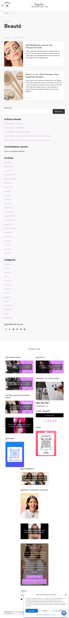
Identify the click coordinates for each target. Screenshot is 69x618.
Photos (6, 314)
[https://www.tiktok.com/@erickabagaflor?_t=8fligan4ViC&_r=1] (9, 329)
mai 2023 (7, 245)
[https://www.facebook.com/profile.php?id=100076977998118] (21, 329)
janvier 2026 (8, 167)
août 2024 (7, 183)
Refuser (44, 611)
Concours (7, 289)
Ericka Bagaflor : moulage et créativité (17, 132)
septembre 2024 (10, 179)
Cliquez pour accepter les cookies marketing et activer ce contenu (19, 367)
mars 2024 (8, 204)
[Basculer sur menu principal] (2, 5)
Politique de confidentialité (43, 614)
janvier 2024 (8, 212)
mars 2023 (8, 253)
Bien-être (7, 272)
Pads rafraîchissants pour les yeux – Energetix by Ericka (40, 46)
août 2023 (7, 233)
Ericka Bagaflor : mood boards (14, 128)
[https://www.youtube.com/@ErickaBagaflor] (13, 329)
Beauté (6, 268)
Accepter (32, 611)
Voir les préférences (59, 611)
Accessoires (8, 264)
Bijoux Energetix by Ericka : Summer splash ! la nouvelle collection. (27, 140)
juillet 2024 (8, 187)
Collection (7, 285)
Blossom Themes (17, 613)
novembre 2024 (9, 175)
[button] (65, 595)
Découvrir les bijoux (34, 576)
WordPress (7, 614)
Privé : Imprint (53, 614)
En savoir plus (49, 415)
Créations (7, 297)
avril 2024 (7, 200)
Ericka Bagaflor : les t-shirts (13, 124)
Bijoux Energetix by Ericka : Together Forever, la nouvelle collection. (27, 136)
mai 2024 (7, 195)
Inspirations (8, 310)
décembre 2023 (9, 216)
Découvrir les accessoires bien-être (34, 581)
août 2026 (7, 162)
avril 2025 (7, 171)
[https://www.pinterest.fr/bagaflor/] (17, 329)
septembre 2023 (10, 228)
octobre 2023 (9, 224)
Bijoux (6, 277)
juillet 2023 (8, 237)
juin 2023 (7, 241)
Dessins (6, 301)
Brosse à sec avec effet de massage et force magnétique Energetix (42, 75)
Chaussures (8, 281)
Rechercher (8, 108)
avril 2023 (7, 249)
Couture (7, 293)
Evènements (8, 305)
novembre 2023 (9, 220)
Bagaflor (39, 4)
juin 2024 (7, 191)
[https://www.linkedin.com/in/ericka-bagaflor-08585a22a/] (24, 329)
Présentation (8, 318)
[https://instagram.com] (6, 329)
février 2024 (8, 208)
